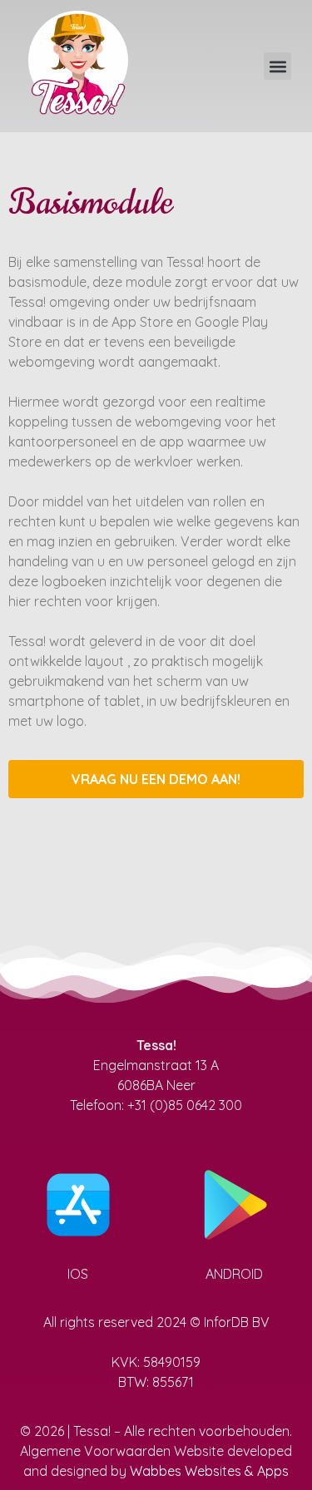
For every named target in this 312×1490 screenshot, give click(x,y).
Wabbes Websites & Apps (209, 1471)
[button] (277, 66)
